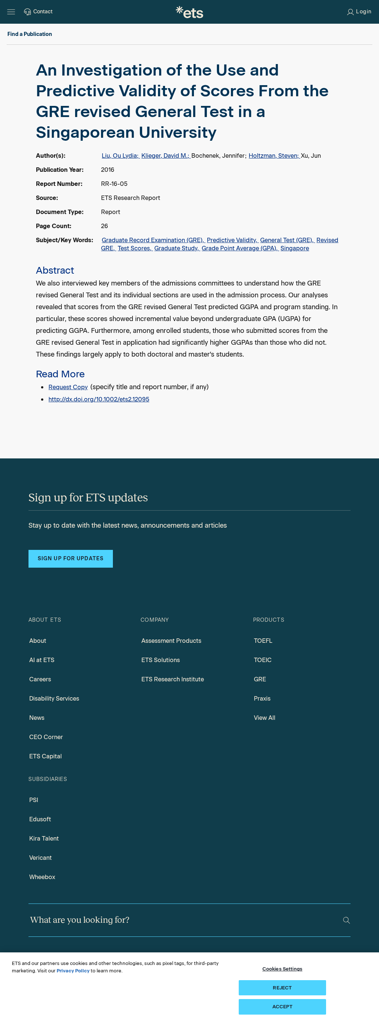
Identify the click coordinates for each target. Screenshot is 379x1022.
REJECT (282, 988)
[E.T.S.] (189, 12)
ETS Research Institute (172, 679)
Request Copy (68, 387)
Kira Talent (44, 838)
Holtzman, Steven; (274, 155)
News (36, 717)
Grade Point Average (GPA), (240, 248)
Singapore (295, 248)
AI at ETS (41, 660)
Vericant (40, 857)
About (37, 640)
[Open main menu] (11, 11)
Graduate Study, (177, 248)
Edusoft (40, 819)
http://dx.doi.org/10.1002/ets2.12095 (98, 399)
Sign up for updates (71, 558)
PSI (33, 800)
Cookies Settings (282, 969)
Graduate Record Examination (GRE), (153, 240)
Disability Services (54, 698)
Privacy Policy (73, 970)
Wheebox (42, 877)
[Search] (346, 920)
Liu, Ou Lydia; (121, 155)
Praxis (262, 698)
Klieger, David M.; (166, 155)
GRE (260, 679)
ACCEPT (282, 1006)
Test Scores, (135, 248)
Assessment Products (171, 640)
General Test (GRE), (287, 240)
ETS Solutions (160, 660)
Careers (40, 679)
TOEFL (263, 640)
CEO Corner (46, 737)
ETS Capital (45, 756)
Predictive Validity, (233, 240)
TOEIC (263, 660)
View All (264, 717)
